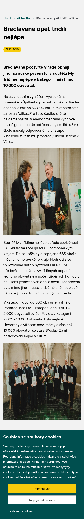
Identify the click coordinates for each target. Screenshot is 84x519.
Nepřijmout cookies (42, 500)
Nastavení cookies (20, 511)
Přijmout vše (42, 488)
